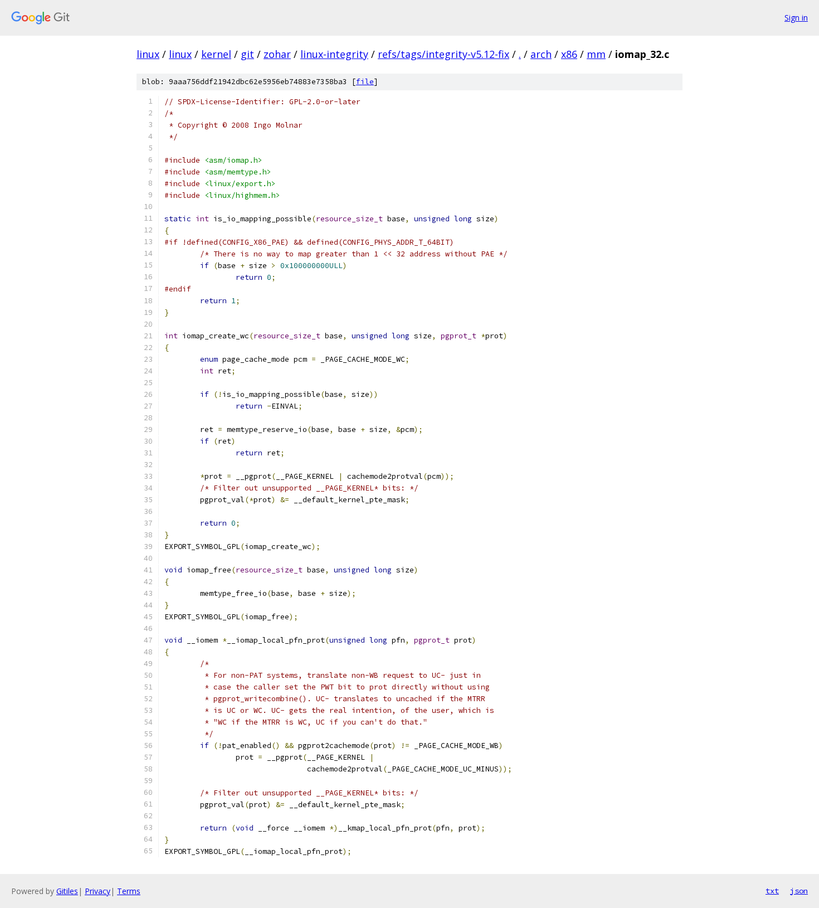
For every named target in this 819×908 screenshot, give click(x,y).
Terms (128, 891)
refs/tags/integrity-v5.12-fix (443, 54)
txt (772, 891)
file (365, 81)
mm (596, 54)
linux (147, 54)
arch (541, 54)
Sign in (796, 17)
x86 (569, 54)
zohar (277, 54)
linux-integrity (334, 54)
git (247, 54)
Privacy (97, 891)
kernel (216, 54)
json (799, 891)
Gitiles (67, 891)
